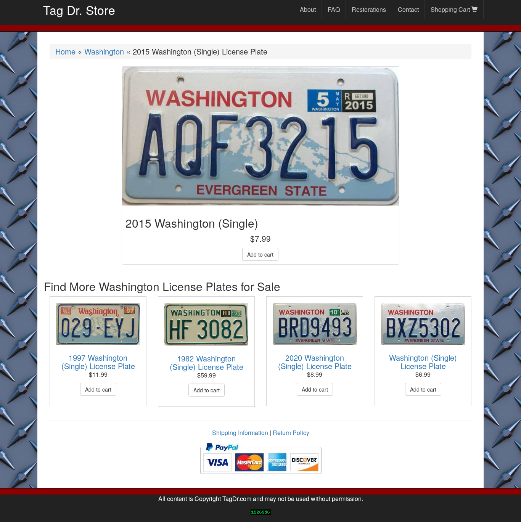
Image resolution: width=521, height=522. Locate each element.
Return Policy (291, 432)
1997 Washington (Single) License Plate (98, 361)
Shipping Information (240, 432)
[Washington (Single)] (423, 324)
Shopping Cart (451, 9)
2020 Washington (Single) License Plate (315, 361)
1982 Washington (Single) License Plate (206, 362)
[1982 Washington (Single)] (206, 324)
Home (65, 51)
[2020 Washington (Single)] (315, 324)
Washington (104, 51)
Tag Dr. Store (79, 9)
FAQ (334, 9)
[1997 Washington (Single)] (98, 324)
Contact (408, 9)
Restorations (369, 9)
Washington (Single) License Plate (423, 361)
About (308, 9)
